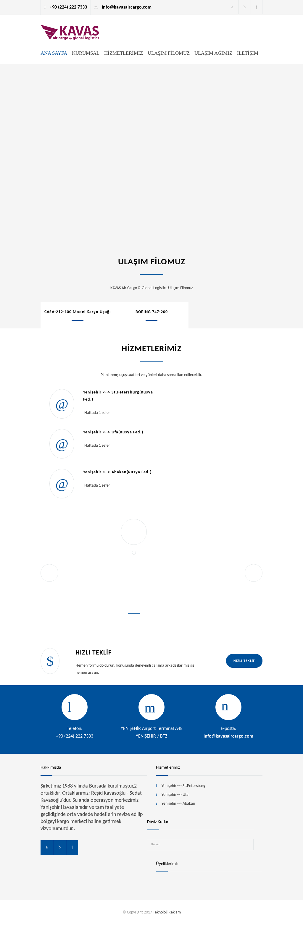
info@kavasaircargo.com (228, 736)
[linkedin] (72, 847)
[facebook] (232, 7)
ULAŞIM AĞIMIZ (213, 53)
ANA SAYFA (54, 53)
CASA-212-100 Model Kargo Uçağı (77, 312)
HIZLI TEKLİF (244, 661)
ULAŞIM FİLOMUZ (169, 53)
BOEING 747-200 (152, 312)
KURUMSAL (85, 53)
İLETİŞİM (247, 53)
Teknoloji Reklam (167, 912)
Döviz (155, 844)
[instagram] (256, 7)
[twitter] (244, 7)
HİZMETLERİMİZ (123, 53)
